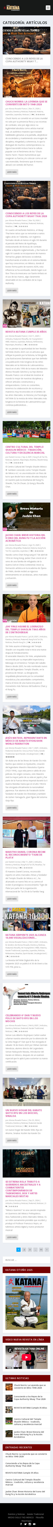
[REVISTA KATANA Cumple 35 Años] (26, 313)
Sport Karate (20, 754)
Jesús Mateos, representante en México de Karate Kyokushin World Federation (26, 740)
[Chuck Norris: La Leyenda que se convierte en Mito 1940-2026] (26, 83)
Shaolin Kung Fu (19, 642)
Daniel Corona (14, 457)
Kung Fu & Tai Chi (40, 457)
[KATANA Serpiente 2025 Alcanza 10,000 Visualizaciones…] (26, 919)
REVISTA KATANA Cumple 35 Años (26, 331)
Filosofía (24, 339)
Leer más (12, 172)
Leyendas (9, 114)
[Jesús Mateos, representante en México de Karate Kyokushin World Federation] (26, 720)
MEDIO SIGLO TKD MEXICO (21, 1517)
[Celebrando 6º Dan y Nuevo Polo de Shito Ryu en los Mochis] (26, 997)
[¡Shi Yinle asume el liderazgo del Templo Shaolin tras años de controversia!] (26, 608)
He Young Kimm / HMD (30, 948)
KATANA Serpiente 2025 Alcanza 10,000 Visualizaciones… (26, 936)
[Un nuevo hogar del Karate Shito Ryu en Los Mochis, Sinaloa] (26, 1092)
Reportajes (10, 344)
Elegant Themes (24, 1507)
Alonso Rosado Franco (18, 108)
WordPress (26, 1510)
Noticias (25, 114)
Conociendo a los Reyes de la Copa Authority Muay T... (24, 60)
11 (41, 1249)
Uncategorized (32, 754)
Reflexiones (38, 342)
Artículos (9, 111)
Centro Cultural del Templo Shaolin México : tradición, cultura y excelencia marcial (25, 449)
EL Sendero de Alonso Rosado (18, 945)
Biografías (17, 548)
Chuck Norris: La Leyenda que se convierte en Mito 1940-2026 (26, 103)
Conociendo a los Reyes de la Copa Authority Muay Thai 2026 (26, 215)
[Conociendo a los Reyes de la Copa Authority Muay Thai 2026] (26, 195)
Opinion (16, 460)
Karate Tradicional (13, 950)
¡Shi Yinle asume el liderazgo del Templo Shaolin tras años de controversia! (26, 629)
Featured (32, 111)
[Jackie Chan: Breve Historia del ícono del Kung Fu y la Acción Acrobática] (26, 517)
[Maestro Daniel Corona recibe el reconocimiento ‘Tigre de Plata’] (26, 832)
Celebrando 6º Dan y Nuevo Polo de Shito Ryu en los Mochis (23, 1018)
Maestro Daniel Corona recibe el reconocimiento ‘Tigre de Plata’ (26, 854)
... (35, 1249)
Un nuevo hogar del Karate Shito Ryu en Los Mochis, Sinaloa (24, 1113)
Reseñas (9, 226)
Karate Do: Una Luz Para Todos (26, 751)
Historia (40, 111)
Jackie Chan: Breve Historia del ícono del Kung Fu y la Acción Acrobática (26, 538)
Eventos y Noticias (20, 111)
